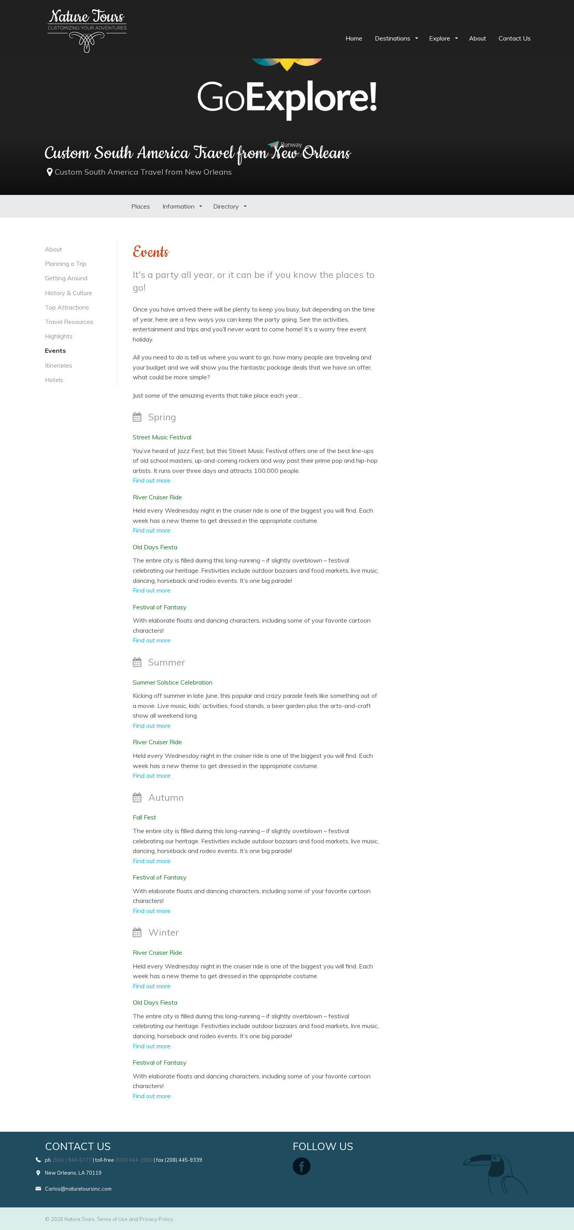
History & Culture (68, 293)
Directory (227, 206)
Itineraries (58, 365)
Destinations (393, 38)
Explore (440, 38)
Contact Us (515, 38)
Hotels (54, 380)
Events (55, 350)
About (477, 38)
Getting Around (66, 278)
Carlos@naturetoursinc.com (78, 1189)
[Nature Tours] (87, 14)
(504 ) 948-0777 (72, 1160)
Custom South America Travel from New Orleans (143, 172)
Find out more (152, 480)
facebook (301, 1166)
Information (179, 206)
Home (354, 38)
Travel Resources (69, 322)
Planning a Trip (65, 263)
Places (140, 206)
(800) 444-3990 (134, 1160)
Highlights (59, 336)
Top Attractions (67, 307)
